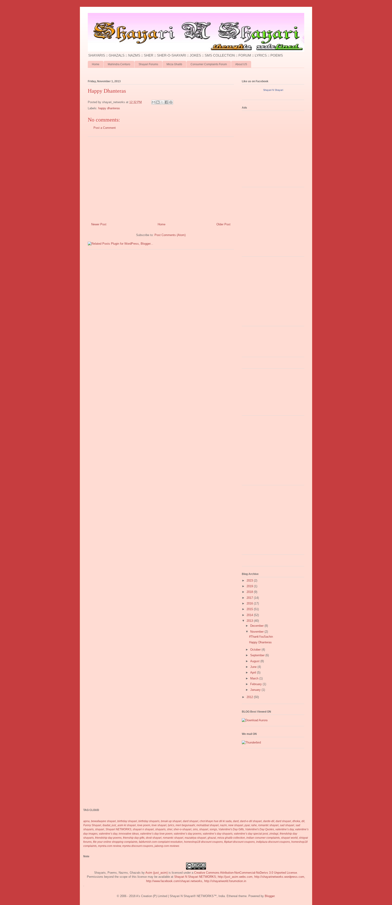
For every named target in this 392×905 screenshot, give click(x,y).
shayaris (160, 829)
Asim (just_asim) (156, 872)
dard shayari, (284, 821)
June (253, 667)
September (257, 655)
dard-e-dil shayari (251, 821)
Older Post (223, 224)
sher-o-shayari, (183, 829)
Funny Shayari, (92, 825)
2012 (250, 697)
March (254, 678)
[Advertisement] (161, 177)
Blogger (269, 896)
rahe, (254, 825)
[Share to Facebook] (166, 102)
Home (95, 64)
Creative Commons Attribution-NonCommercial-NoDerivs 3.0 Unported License (245, 872)
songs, (214, 829)
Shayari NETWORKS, (118, 829)
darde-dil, (269, 821)
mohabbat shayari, (207, 825)
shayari (99, 829)
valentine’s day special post (251, 833)
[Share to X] (162, 102)
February (256, 684)
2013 (250, 620)
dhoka (296, 821)
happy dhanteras (109, 108)
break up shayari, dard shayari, (180, 821)
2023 (250, 580)
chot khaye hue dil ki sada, (216, 821)
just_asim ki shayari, (124, 825)
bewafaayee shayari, (104, 821)
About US (241, 64)
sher (169, 829)
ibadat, (107, 825)
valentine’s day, (284, 829)
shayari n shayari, (143, 829)
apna (86, 821)
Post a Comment (104, 127)
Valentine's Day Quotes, (260, 829)
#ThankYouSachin (261, 636)
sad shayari (287, 825)
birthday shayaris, (149, 821)
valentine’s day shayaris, (218, 833)
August (255, 661)
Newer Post (98, 224)
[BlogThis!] (158, 102)
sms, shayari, (201, 829)
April (253, 672)
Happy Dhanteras (260, 642)
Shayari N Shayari (273, 90)
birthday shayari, (127, 821)
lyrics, (171, 825)
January (256, 689)
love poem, (144, 825)
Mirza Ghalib (174, 64)
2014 (250, 615)
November (257, 631)
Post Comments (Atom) (170, 235)
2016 (250, 603)
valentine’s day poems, (188, 833)
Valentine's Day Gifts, (231, 829)
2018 (250, 592)
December (257, 625)
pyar (247, 825)
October (256, 649)
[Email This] (153, 102)
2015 (250, 609)
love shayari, (159, 825)
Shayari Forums (148, 64)
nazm (223, 825)
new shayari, (236, 825)
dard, (236, 821)
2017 (250, 597)
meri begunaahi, (186, 825)
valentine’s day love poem (156, 833)
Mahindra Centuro (119, 64)
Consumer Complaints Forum (209, 64)
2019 (250, 586)
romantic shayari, (268, 825)
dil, (303, 821)
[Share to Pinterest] (171, 102)
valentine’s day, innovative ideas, (119, 833)
